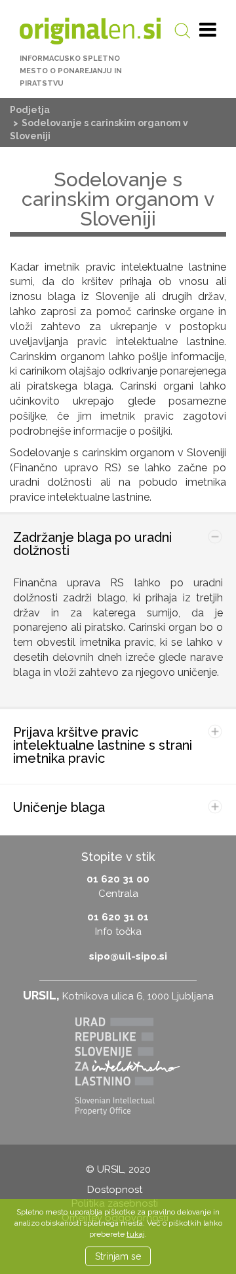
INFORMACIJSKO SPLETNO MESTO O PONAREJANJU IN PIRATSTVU (71, 71)
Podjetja (30, 110)
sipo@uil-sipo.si (128, 956)
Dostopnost (114, 1190)
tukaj (136, 1234)
